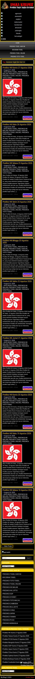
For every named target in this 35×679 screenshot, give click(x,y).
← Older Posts (7, 546)
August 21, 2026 (9, 340)
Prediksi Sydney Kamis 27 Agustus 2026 (16, 655)
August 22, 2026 (9, 283)
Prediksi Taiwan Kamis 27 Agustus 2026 (16, 636)
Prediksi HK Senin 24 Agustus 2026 (17, 202)
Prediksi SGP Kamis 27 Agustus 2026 (15, 646)
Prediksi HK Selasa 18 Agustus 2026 (17, 490)
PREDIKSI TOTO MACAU (11, 600)
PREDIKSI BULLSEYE (10, 607)
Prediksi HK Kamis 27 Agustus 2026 (17, 68)
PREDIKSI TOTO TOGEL (17, 56)
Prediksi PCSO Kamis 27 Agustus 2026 (16, 639)
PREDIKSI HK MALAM (10, 587)
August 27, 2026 (9, 70)
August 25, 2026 (9, 165)
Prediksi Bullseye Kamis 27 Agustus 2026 (16, 659)
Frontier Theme (30, 677)
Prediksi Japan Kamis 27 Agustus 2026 (15, 649)
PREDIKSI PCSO (8, 620)
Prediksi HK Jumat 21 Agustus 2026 (17, 338)
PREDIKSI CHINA (9, 610)
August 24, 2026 (9, 204)
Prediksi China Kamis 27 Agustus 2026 (15, 652)
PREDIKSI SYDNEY (9, 597)
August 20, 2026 (9, 397)
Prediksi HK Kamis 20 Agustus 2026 (17, 395)
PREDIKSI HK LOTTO (10, 590)
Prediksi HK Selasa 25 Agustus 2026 (17, 163)
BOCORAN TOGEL (17, 50)
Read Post (27, 118)
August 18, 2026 (9, 492)
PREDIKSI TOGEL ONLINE (17, 53)
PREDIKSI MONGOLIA (10, 623)
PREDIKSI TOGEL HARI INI (17, 46)
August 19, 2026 (9, 436)
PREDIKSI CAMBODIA (10, 603)
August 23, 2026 (9, 245)
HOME (17, 43)
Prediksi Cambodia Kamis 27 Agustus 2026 (17, 662)
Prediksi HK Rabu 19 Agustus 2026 (17, 433)
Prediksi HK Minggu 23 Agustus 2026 (15, 241)
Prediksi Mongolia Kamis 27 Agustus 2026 (17, 642)
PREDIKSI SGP (8, 594)
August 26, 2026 (9, 127)
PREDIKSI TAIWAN (9, 617)
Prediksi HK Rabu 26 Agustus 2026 (17, 124)
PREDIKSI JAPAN (9, 613)
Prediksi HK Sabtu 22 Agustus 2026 (17, 281)
